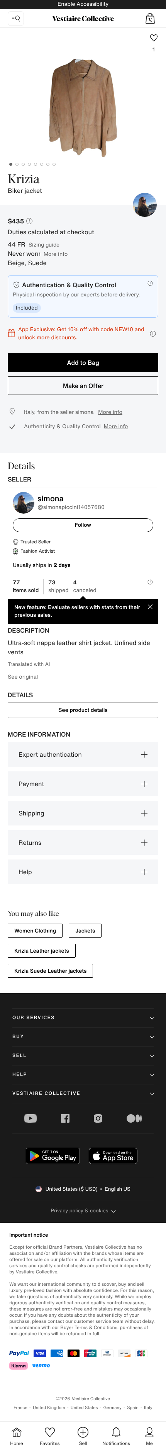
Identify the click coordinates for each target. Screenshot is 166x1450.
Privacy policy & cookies (79, 1210)
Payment (31, 783)
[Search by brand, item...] (16, 18)
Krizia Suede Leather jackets (50, 971)
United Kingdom (49, 1408)
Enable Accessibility (83, 4)
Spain (133, 1408)
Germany (112, 1408)
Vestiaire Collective (46, 1093)
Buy (18, 1036)
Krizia (23, 180)
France (20, 1408)
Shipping (31, 813)
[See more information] (152, 333)
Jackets (85, 931)
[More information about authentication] (150, 283)
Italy (148, 1408)
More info (56, 254)
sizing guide (44, 244)
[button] (150, 18)
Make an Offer (83, 385)
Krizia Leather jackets (41, 951)
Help (25, 871)
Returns (30, 842)
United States (84, 1408)
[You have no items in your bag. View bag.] (150, 18)
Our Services (33, 1017)
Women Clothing (35, 931)
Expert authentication (50, 754)
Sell (19, 1055)
